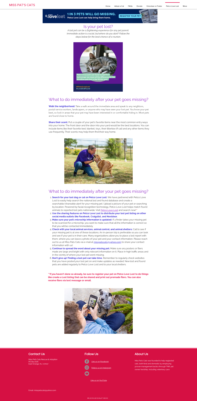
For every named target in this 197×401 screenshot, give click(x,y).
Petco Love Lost (109, 210)
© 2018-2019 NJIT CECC (97, 398)
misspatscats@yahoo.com (107, 242)
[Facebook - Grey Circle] (87, 361)
